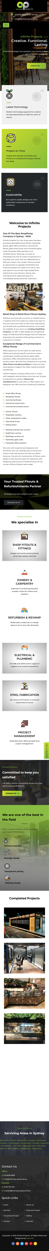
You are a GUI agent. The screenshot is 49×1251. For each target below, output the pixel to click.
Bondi (12, 1140)
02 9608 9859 (20, 15)
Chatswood (22, 1140)
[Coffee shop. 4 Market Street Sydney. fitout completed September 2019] (24, 1063)
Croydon (3, 1143)
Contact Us (35, 66)
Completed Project (11, 1216)
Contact (6, 1221)
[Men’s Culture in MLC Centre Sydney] (24, 958)
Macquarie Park (29, 1146)
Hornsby (35, 1143)
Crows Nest (41, 1140)
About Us (30, 1205)
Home (5, 1205)
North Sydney (13, 1149)
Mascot (3, 1149)
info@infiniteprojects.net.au (15, 1179)
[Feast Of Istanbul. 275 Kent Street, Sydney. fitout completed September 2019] (24, 1028)
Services (6, 1210)
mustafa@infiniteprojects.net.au (17, 1191)
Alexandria (4, 1140)
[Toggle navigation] (6, 25)
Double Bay (26, 1143)
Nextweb (30, 1238)
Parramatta (36, 1149)
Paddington (26, 1149)
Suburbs (29, 1221)
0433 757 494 (9, 1187)
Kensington (6, 1146)
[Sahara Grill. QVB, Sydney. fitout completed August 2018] (24, 1099)
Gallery (29, 1216)
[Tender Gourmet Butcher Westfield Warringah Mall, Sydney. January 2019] (24, 993)
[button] (5, 297)
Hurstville (45, 1143)
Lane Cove (17, 1146)
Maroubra (41, 1146)
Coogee (31, 1140)
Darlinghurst (14, 1143)
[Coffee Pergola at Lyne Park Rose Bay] (24, 922)
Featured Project (33, 1210)
